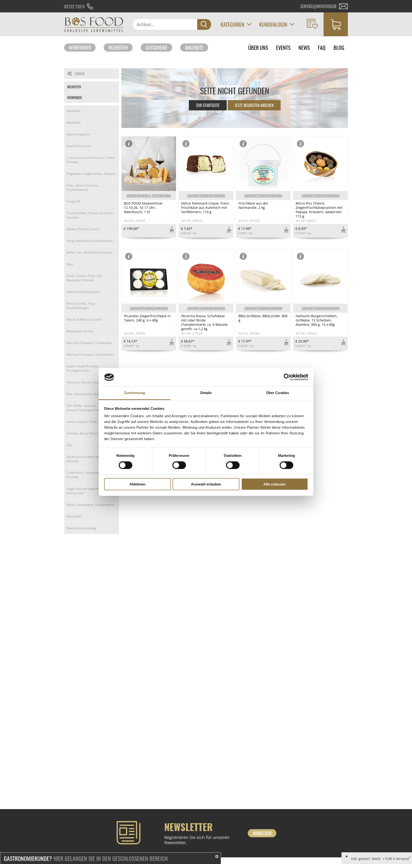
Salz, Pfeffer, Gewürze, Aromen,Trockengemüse (83, 408)
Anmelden (262, 833)
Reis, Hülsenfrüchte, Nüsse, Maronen (91, 394)
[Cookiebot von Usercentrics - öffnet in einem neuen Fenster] (287, 377)
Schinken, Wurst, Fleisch (82, 433)
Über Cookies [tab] (277, 393)
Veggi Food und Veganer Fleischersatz (83, 491)
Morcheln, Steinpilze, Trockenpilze (89, 343)
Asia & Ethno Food (79, 146)
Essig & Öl (73, 201)
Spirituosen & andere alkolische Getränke (87, 459)
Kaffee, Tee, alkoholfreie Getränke (89, 252)
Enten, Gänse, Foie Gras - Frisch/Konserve (83, 187)
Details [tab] (206, 393)
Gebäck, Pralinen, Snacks (83, 229)
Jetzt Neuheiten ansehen (254, 105)
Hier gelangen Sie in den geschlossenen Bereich (86, 858)
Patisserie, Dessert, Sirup (83, 382)
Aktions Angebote (78, 134)
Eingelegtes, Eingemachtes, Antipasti (91, 174)
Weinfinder (80, 47)
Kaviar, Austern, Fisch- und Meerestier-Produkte (84, 278)
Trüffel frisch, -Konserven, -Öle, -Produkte (88, 475)
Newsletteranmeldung (81, 528)
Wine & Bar (74, 516)
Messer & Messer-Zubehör (84, 319)
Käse (70, 264)
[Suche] (204, 24)
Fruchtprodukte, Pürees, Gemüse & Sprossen (90, 215)
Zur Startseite (208, 105)
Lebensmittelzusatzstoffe (83, 292)
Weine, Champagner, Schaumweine (90, 505)
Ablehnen (137, 484)
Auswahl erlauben (206, 484)
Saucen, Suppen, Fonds (82, 422)
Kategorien (232, 24)
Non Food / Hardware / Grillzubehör (90, 355)
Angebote (194, 47)
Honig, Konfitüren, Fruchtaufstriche (90, 241)
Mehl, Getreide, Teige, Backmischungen (81, 305)
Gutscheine (156, 47)
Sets (69, 445)
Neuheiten (118, 47)
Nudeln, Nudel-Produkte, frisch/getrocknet (83, 368)
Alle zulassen (274, 484)
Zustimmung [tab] (134, 393)
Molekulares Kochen (80, 331)
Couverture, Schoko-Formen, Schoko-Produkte (91, 160)
